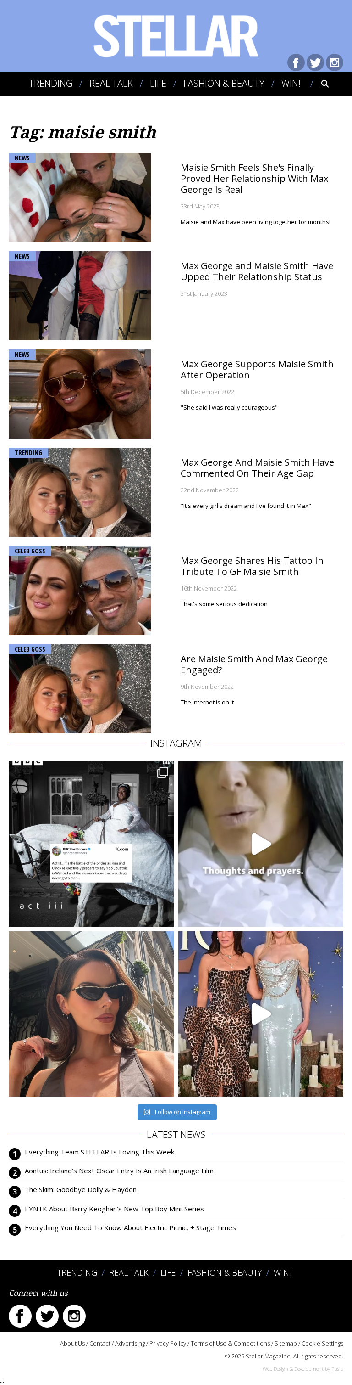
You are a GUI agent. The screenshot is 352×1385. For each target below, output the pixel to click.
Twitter (315, 62)
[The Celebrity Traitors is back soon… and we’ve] (260, 844)
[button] (319, 83)
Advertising (130, 1343)
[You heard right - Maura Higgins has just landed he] (91, 1014)
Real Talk (111, 83)
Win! (291, 83)
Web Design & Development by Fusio (303, 1368)
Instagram (334, 62)
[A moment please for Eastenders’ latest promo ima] (91, 844)
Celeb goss (30, 550)
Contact (99, 1343)
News (22, 157)
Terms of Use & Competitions (230, 1343)
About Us (72, 1343)
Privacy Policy (167, 1343)
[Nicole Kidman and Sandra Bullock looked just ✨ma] (260, 1014)
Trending (50, 83)
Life (158, 83)
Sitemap (286, 1343)
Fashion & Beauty (223, 83)
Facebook (296, 62)
